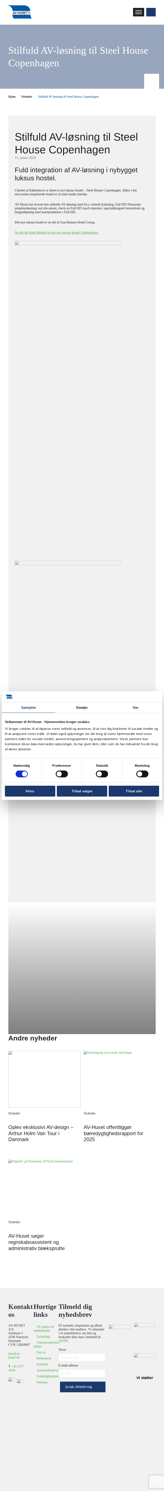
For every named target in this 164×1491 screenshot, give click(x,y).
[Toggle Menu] (138, 12)
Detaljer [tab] (82, 707)
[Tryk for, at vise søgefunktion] (151, 12)
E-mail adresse (68, 1365)
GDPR (63, 1341)
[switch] (62, 774)
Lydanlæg (43, 1336)
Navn (62, 1349)
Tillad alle (134, 791)
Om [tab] (135, 707)
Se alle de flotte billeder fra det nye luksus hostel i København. (57, 232)
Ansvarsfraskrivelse (50, 1370)
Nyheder (26, 96)
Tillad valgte (82, 791)
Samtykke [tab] (28, 707)
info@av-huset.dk (14, 1355)
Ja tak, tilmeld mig (78, 1387)
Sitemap (42, 1382)
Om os (41, 1352)
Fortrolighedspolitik (50, 1376)
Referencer (44, 1358)
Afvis (30, 791)
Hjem (12, 96)
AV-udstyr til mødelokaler (44, 1328)
